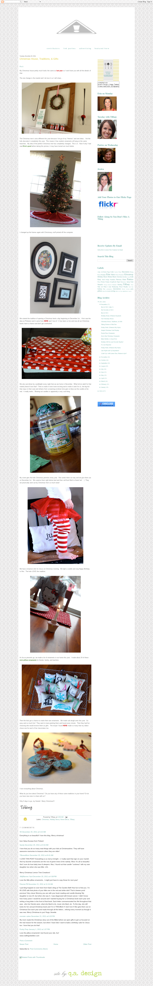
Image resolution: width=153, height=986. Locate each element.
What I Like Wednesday (111, 287)
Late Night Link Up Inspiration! (110, 350)
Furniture (121, 275)
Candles (116, 272)
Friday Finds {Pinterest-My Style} (111, 327)
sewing (112, 291)
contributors (53, 48)
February (103, 384)
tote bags (120, 291)
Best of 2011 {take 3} (107, 307)
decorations (117, 289)
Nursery (119, 279)
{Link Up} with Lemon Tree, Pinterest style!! (114, 353)
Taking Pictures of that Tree (109, 324)
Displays (103, 275)
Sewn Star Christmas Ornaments (110, 336)
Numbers (112, 279)
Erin (108, 274)
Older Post (87, 944)
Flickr (117, 275)
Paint (124, 279)
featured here (102, 48)
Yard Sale (131, 287)
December (104, 304)
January (103, 387)
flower (123, 289)
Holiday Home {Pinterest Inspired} (111, 316)
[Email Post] (66, 817)
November (104, 357)
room (108, 291)
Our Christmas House (107, 319)
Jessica (119, 277)
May (102, 375)
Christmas (45, 819)
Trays (132, 284)
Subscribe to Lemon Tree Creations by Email (110, 250)
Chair (119, 272)
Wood (121, 287)
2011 (100, 302)
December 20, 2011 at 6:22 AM (34, 832)
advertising (85, 48)
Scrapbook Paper (115, 282)
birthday (100, 289)
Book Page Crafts (108, 272)
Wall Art (100, 287)
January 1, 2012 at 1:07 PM (39, 929)
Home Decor (64, 819)
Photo (99, 282)
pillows (100, 291)
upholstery (125, 291)
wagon (129, 291)
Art (102, 272)
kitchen (128, 289)
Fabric (113, 274)
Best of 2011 (104, 313)
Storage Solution (108, 284)
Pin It (21, 66)
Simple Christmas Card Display (110, 330)
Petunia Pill (24, 884)
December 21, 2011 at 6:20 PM (43, 916)
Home (56, 944)
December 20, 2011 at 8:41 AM (41, 855)
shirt (117, 291)
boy (104, 289)
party (132, 289)
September (104, 363)
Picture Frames (105, 282)
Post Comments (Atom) (39, 949)
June (102, 372)
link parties (69, 48)
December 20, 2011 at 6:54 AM (36, 845)
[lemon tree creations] (108, 80)
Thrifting (119, 284)
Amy (99, 272)
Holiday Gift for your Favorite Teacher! (112, 342)
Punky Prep (24, 929)
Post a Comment (26, 941)
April (102, 378)
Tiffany (72, 819)
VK (21, 832)
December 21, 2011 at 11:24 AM (40, 884)
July (102, 369)
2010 (100, 391)
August (103, 366)
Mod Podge (105, 279)
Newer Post (24, 944)
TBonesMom (24, 855)
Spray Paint (130, 282)
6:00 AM (60, 817)
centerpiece (109, 289)
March (103, 381)
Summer (114, 284)
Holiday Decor (54, 819)
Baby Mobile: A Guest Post (109, 339)
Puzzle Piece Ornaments (108, 333)
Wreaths (125, 287)
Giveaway (128, 274)
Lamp (128, 277)
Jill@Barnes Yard (26, 876)
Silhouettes (123, 282)
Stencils (100, 284)
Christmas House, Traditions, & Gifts (39, 59)
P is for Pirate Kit (106, 345)
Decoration (125, 272)
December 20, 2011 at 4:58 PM (45, 876)
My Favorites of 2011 (107, 310)
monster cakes (25, 916)
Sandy (22, 845)
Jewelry (124, 277)
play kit (105, 291)
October (103, 360)
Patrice (130, 279)
